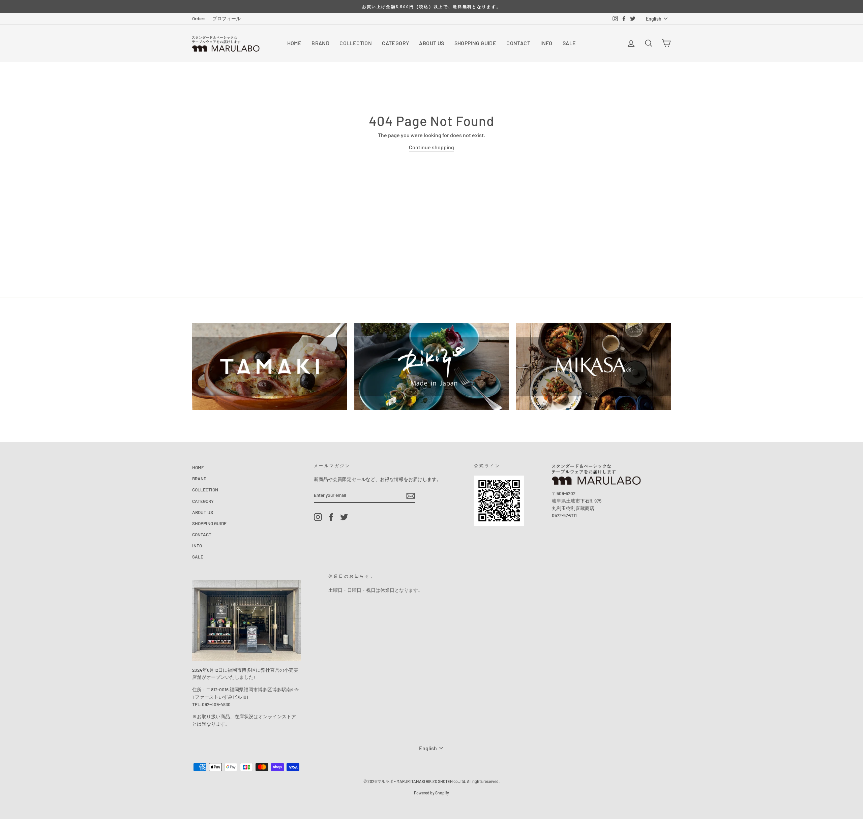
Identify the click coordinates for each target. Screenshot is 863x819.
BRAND (320, 43)
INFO (546, 43)
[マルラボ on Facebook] (331, 517)
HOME (294, 43)
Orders (199, 18)
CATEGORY (395, 43)
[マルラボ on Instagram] (318, 517)
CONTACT (518, 43)
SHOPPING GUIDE (475, 43)
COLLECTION (355, 43)
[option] (431, 6)
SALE (569, 43)
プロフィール (226, 18)
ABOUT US (431, 43)
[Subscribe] (410, 495)
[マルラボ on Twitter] (344, 517)
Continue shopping (431, 147)
